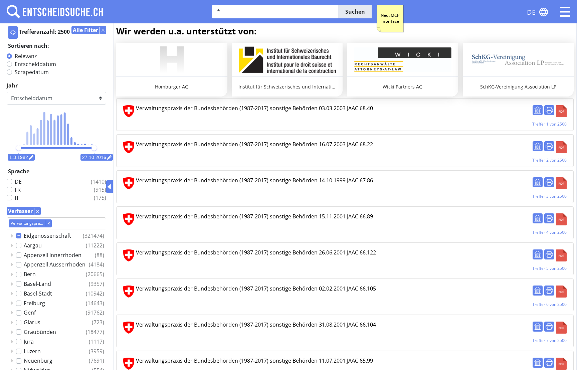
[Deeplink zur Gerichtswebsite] (538, 110)
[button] (565, 12)
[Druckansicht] (549, 110)
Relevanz (26, 56)
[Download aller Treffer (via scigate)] (13, 32)
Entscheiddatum (35, 64)
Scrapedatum (32, 72)
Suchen (355, 11)
